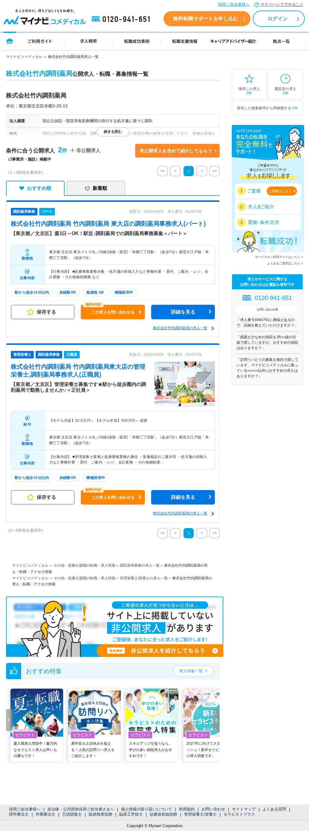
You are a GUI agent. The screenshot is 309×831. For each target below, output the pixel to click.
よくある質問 (274, 809)
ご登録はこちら (280, 191)
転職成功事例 (137, 41)
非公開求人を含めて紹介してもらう (176, 150)
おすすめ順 (39, 188)
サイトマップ (244, 809)
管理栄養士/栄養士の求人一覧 (144, 578)
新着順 (100, 188)
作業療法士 (45, 814)
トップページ (10, 41)
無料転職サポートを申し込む (205, 18)
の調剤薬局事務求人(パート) (108, 223)
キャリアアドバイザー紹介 (233, 41)
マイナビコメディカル (24, 57)
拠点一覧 (281, 41)
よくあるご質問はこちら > (285, 263)
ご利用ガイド (40, 41)
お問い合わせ (213, 809)
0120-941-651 (122, 19)
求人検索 (88, 41)
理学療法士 (19, 814)
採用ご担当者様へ (234, 4)
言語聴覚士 (72, 814)
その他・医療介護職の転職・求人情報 (84, 565)
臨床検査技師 (100, 814)
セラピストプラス (239, 814)
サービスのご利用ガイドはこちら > (279, 257)
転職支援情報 (185, 41)
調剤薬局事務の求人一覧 (140, 565)
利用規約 (187, 809)
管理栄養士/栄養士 (200, 814)
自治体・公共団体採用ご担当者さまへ (80, 809)
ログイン (278, 18)
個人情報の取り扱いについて (146, 809)
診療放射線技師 (163, 814)
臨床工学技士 (131, 814)
